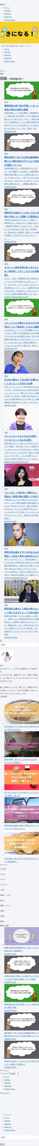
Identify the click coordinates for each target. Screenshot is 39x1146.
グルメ (3, 874)
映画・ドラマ (5, 895)
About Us (7, 17)
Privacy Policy (9, 20)
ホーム (7, 8)
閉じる (2, 1144)
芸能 (2, 916)
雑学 (2, 921)
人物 (2, 890)
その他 (3, 869)
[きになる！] (19, 43)
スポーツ (3, 885)
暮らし (3, 900)
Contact (7, 11)
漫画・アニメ (5, 906)
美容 (2, 911)
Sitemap (7, 14)
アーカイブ (4, 1074)
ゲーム (3, 879)
